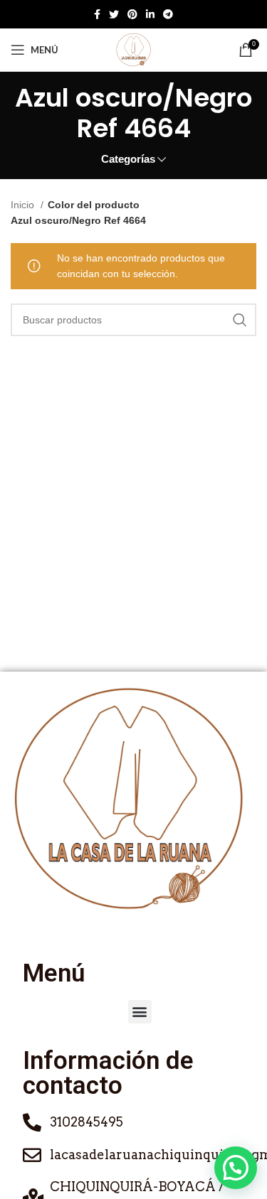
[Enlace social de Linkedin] (150, 14)
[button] (140, 1011)
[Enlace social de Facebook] (97, 14)
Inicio (24, 204)
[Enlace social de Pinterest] (132, 14)
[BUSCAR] (240, 319)
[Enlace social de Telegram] (168, 14)
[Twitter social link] (114, 14)
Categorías (128, 159)
